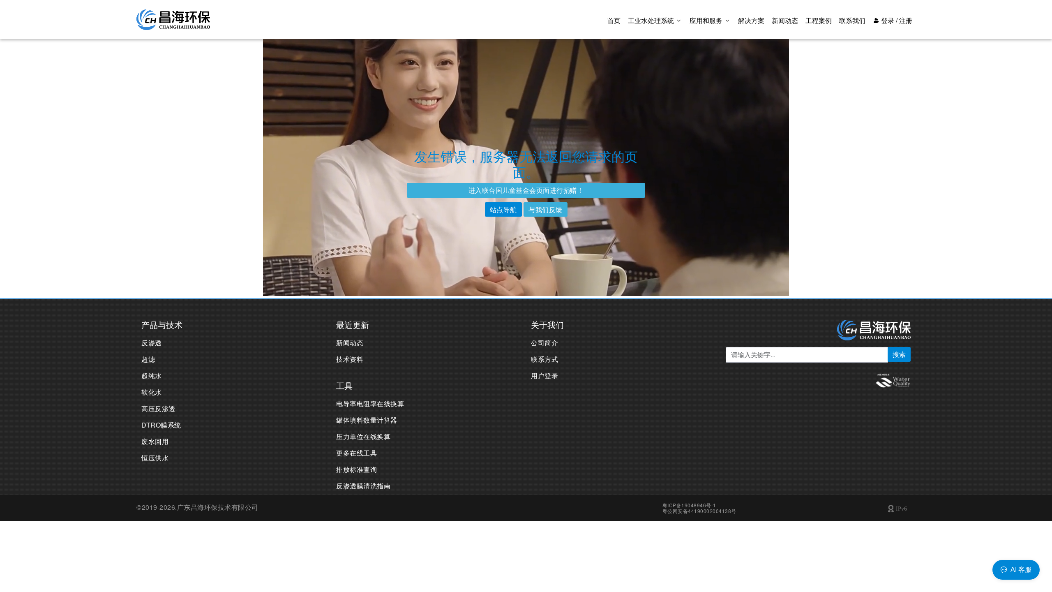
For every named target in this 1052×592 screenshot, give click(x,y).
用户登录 (544, 375)
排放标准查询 (356, 469)
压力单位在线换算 (363, 436)
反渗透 (151, 342)
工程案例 (818, 20)
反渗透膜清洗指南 (363, 485)
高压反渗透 (158, 408)
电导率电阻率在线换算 (370, 403)
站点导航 (503, 209)
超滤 (148, 359)
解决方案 (751, 20)
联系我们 (852, 20)
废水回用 (154, 441)
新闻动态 (785, 20)
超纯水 (151, 375)
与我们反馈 (545, 209)
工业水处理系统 (652, 20)
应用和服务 (707, 20)
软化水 (151, 392)
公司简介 (544, 342)
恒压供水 (154, 457)
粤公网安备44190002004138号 (699, 510)
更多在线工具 (356, 453)
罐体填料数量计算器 (366, 420)
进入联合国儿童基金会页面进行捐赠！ (526, 190)
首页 (614, 20)
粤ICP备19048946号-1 (689, 505)
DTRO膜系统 (161, 425)
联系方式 (544, 359)
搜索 (899, 354)
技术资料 (349, 359)
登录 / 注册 (895, 20)
